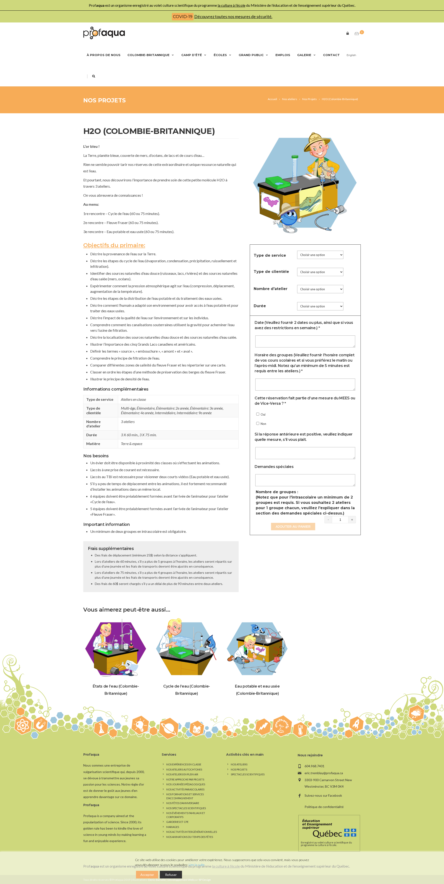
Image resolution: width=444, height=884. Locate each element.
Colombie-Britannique (148, 55)
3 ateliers (128, 421)
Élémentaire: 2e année (172, 408)
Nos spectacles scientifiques (186, 808)
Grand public (251, 55)
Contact (331, 55)
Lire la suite (197, 865)
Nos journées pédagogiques (185, 784)
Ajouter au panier (293, 526)
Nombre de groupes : (305, 502)
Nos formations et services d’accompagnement (185, 796)
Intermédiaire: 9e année (194, 412)
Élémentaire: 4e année (137, 412)
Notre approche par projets (185, 779)
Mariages (172, 826)
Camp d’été (191, 55)
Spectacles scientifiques (248, 774)
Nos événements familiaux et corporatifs (185, 814)
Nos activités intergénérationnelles (191, 831)
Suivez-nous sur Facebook (323, 795)
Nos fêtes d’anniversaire (182, 803)
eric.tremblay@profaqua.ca (324, 773)
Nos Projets (104, 100)
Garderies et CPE (177, 821)
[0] (356, 33)
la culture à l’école (231, 5)
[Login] (347, 33)
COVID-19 (182, 16)
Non (263, 424)
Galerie (304, 55)
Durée (260, 306)
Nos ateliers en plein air (182, 774)
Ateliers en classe (133, 399)
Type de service (270, 255)
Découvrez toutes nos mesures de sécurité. (233, 16)
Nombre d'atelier (270, 289)
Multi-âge (128, 408)
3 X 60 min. (129, 435)
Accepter (147, 875)
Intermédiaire (165, 412)
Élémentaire (146, 408)
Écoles (220, 55)
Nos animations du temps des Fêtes (189, 836)
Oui (262, 414)
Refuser (171, 875)
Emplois (282, 55)
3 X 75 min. (148, 435)
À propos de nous (103, 55)
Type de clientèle (271, 271)
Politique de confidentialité (324, 807)
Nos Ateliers (239, 764)
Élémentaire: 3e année (206, 408)
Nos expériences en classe (183, 764)
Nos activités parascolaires (185, 789)
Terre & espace (131, 443)
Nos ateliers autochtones (184, 769)
